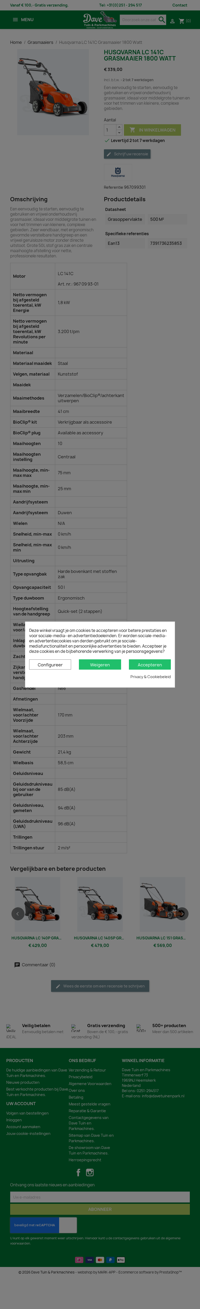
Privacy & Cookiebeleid (150, 676)
